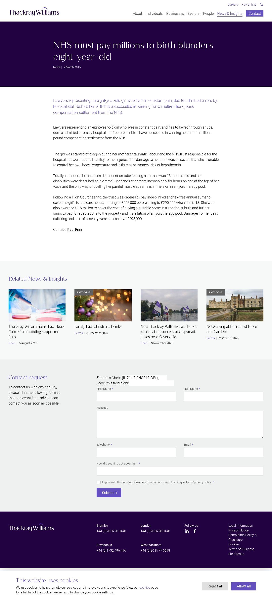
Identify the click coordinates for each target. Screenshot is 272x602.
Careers (232, 4)
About (137, 13)
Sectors (194, 13)
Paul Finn (74, 229)
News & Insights (230, 13)
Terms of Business (241, 549)
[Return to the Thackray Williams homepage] (34, 11)
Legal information (240, 525)
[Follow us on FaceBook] (195, 531)
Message (102, 407)
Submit (108, 493)
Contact (255, 13)
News (56, 67)
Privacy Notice (238, 530)
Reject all (215, 586)
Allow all (244, 586)
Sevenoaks (104, 545)
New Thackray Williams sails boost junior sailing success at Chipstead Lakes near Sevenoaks (169, 331)
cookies (144, 587)
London (146, 525)
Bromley (102, 525)
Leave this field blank (113, 383)
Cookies (234, 544)
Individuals (154, 13)
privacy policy (202, 482)
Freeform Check (109, 378)
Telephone (103, 444)
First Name (104, 388)
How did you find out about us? (117, 463)
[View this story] (37, 305)
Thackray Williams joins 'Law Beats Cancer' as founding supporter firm (37, 331)
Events (78, 333)
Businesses (175, 13)
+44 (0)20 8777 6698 (155, 550)
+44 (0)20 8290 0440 (111, 531)
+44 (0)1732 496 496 (111, 550)
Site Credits (236, 554)
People (208, 13)
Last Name (191, 388)
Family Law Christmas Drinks (97, 326)
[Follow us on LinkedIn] (186, 531)
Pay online (249, 4)
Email (187, 444)
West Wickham (151, 545)
